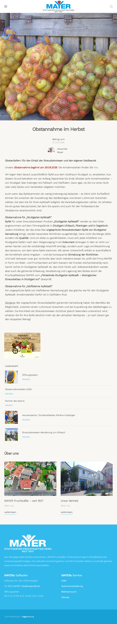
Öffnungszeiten (30, 375)
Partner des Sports (14, 401)
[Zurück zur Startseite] (58, 6)
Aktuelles (26, 379)
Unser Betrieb (69, 500)
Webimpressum (68, 591)
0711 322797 (14, 586)
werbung (28, 616)
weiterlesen (10, 512)
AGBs (63, 580)
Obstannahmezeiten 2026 (18, 389)
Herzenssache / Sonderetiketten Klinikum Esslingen (48, 415)
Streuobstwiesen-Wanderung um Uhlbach (43, 432)
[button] (5, 6)
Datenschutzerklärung (72, 586)
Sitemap (65, 597)
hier (96, 167)
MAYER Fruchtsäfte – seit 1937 (23, 500)
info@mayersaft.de (30, 586)
